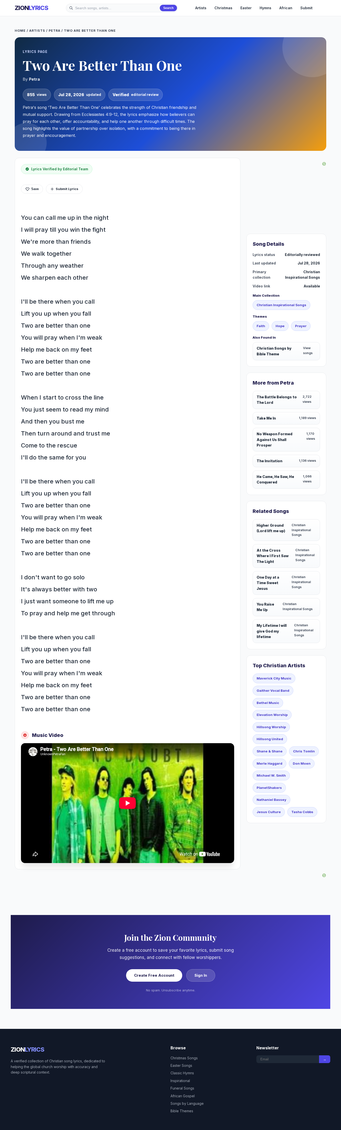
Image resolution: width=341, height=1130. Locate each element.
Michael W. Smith (271, 775)
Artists (200, 8)
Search (168, 8)
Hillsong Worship (271, 727)
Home (20, 30)
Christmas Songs (184, 1058)
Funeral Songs (182, 1088)
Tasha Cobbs (302, 812)
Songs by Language (187, 1103)
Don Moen (302, 763)
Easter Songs (181, 1065)
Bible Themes (181, 1111)
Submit (306, 8)
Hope (280, 326)
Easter (246, 8)
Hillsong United (270, 739)
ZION (31, 7)
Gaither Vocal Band (273, 690)
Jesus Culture (269, 812)
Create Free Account (154, 975)
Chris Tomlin (304, 751)
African (285, 8)
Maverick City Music (274, 678)
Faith (261, 326)
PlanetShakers (269, 788)
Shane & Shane (270, 751)
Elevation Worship (272, 715)
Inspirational (180, 1081)
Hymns (265, 8)
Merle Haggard (269, 763)
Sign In (200, 975)
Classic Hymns (182, 1073)
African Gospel (182, 1096)
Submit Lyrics (67, 189)
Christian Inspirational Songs (281, 305)
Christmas (223, 8)
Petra (54, 30)
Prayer (301, 326)
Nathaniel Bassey (271, 800)
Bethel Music (268, 703)
